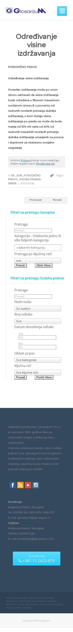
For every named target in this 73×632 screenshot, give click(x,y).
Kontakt (11, 604)
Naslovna (12, 598)
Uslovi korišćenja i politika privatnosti (40, 604)
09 (13, 175)
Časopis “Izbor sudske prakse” (36, 598)
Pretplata (12, 601)
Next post (57, 200)
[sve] (37, 260)
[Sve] (37, 321)
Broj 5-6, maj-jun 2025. (18, 607)
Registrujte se (45, 163)
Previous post (36, 200)
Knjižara (51, 601)
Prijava (25, 160)
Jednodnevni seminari (32, 601)
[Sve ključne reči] (37, 372)
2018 (19, 175)
